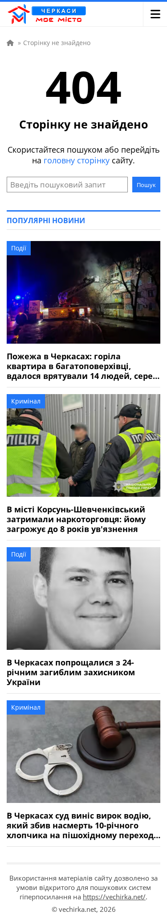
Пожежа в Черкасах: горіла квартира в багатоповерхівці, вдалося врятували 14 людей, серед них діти (82, 366)
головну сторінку (77, 160)
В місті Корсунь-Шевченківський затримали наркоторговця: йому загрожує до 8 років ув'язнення (76, 519)
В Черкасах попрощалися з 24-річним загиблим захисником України (71, 672)
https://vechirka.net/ (114, 896)
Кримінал (26, 401)
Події (18, 248)
